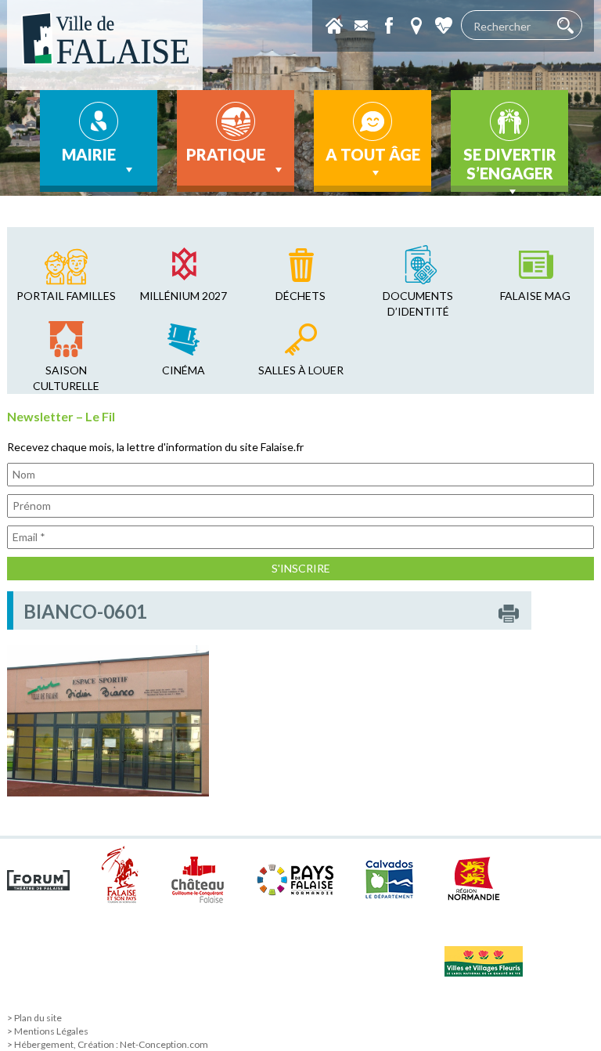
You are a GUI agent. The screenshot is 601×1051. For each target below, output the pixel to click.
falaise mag (535, 295)
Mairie (89, 154)
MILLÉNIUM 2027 (183, 295)
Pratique (225, 154)
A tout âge (373, 154)
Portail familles (66, 295)
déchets (300, 295)
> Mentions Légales (47, 1031)
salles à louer (301, 370)
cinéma (183, 370)
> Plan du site (34, 1018)
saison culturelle (66, 377)
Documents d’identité (418, 303)
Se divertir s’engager (509, 163)
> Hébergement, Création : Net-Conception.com (107, 1044)
